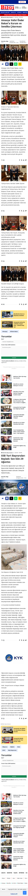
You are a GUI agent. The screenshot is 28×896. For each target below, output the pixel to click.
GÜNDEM (19, 12)
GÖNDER (14, 357)
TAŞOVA (15, 873)
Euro (24, 6)
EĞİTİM (20, 452)
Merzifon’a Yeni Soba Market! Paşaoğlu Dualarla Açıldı (18, 393)
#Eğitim (12, 747)
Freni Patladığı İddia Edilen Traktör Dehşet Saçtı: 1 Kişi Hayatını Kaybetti (18, 431)
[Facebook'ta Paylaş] (7, 64)
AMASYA (13, 12)
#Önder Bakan (14, 331)
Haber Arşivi (19, 878)
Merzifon (8, 883)
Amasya (3, 68)
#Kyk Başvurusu (12, 750)
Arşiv (14, 878)
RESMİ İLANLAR (5, 12)
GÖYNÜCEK (21, 873)
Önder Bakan (14, 68)
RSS (4, 889)
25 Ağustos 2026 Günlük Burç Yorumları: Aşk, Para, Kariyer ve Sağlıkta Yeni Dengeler (19, 401)
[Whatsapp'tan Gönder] (15, 64)
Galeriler (16, 17)
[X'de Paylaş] (11, 64)
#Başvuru (4, 747)
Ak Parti (13, 883)
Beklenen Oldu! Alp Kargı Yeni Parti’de (19, 377)
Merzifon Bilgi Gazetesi (7, 17)
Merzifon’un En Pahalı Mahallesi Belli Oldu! (18, 423)
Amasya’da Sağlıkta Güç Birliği (19, 446)
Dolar (17, 6)
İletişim (8, 878)
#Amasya (4, 331)
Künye (3, 878)
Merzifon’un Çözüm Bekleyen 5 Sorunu (18, 384)
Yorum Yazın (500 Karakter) (8, 344)
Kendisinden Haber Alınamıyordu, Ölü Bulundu (18, 439)
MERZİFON (9, 873)
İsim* (2, 339)
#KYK (3, 750)
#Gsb (18, 747)
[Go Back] (25, 893)
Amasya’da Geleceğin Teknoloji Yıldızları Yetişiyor (18, 416)
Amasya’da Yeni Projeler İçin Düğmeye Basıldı (19, 407)
